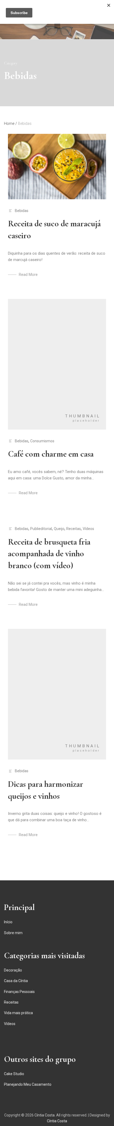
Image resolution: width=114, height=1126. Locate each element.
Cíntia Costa (44, 1115)
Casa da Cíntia (16, 981)
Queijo (59, 529)
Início (8, 922)
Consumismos (42, 441)
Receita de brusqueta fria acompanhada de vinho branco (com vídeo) (49, 554)
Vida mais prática (18, 1013)
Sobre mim (13, 933)
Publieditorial (41, 529)
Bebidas (21, 211)
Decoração (13, 970)
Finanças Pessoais (19, 992)
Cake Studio (14, 1074)
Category (10, 63)
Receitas (73, 529)
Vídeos (88, 529)
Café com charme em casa (51, 454)
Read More (28, 274)
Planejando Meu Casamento (27, 1084)
